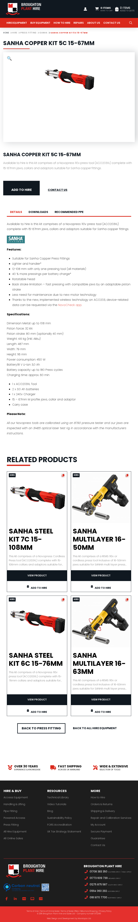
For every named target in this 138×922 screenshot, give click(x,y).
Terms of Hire (32, 911)
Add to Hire (21, 189)
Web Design (52, 918)
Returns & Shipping (89, 911)
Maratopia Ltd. (84, 918)
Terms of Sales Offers (70, 911)
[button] (104, 9)
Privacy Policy (105, 911)
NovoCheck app (70, 305)
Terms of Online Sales (49, 911)
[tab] (16, 212)
